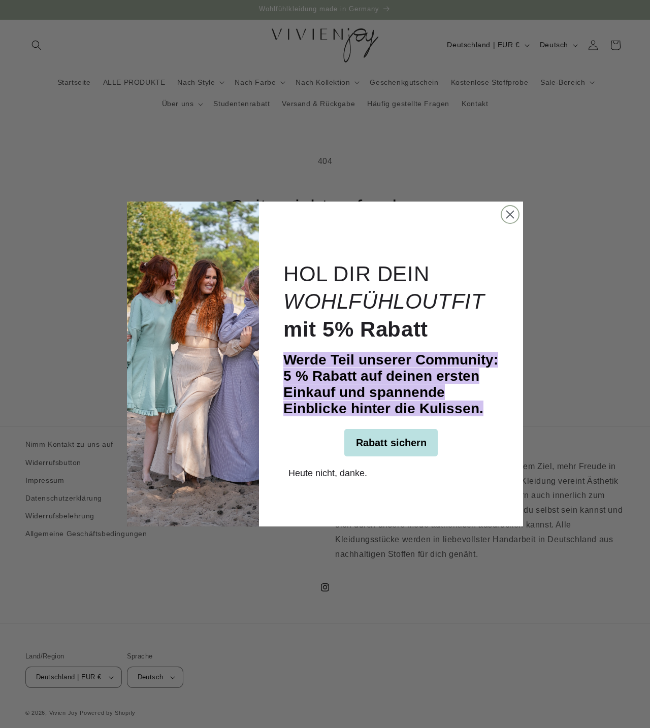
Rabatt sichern (391, 442)
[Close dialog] (510, 214)
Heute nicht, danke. (327, 472)
